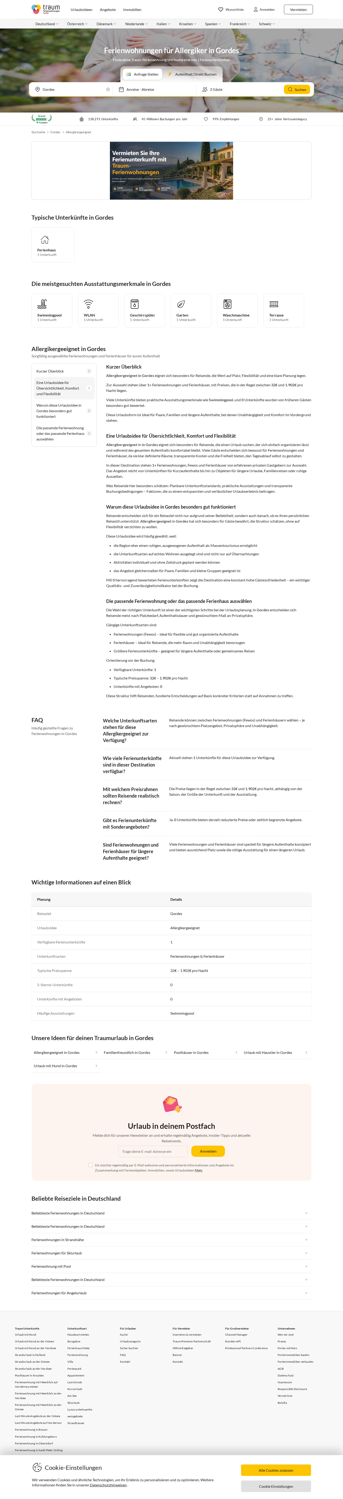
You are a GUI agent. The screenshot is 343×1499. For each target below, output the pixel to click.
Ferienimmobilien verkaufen (295, 1361)
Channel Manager (236, 1334)
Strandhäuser (75, 1423)
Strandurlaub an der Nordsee (33, 1368)
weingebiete (75, 1416)
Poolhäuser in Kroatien (29, 1375)
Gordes (55, 132)
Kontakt (125, 1361)
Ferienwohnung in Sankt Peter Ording (39, 1450)
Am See (72, 1395)
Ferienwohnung (77, 1355)
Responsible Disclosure (292, 1389)
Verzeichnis (285, 1395)
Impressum (285, 1382)
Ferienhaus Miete (78, 1348)
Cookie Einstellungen (276, 1486)
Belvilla (282, 1402)
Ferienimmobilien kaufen (293, 1355)
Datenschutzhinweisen (108, 1485)
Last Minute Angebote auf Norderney (38, 1423)
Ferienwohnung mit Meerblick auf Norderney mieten (36, 1384)
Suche (124, 1334)
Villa (70, 1361)
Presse (282, 1341)
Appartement (75, 1375)
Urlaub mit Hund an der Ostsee (34, 1341)
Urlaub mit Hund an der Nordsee (35, 1348)
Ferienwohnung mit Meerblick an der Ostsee (38, 1407)
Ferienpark (74, 1368)
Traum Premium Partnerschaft (192, 1341)
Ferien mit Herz (287, 1348)
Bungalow (73, 1341)
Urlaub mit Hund (25, 1334)
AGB (281, 1368)
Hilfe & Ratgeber (183, 1348)
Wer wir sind (286, 1334)
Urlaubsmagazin (130, 1341)
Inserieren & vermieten (187, 1334)
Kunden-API (233, 1341)
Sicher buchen (129, 1348)
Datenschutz (286, 1375)
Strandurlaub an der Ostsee (32, 1361)
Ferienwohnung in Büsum (31, 1429)
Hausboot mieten (78, 1334)
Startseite (38, 132)
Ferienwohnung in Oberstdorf (34, 1443)
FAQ (123, 1355)
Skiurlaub (73, 1402)
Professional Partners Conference (246, 1348)
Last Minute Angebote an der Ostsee (37, 1416)
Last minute (74, 1382)
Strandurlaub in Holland (30, 1355)
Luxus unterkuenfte (79, 1409)
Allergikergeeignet (78, 132)
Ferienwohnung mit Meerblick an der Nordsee (38, 1396)
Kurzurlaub (74, 1389)
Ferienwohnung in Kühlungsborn (36, 1436)
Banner (177, 1355)
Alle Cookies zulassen (276, 1470)
